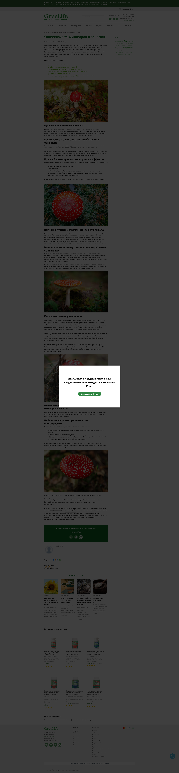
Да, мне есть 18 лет (89, 394)
